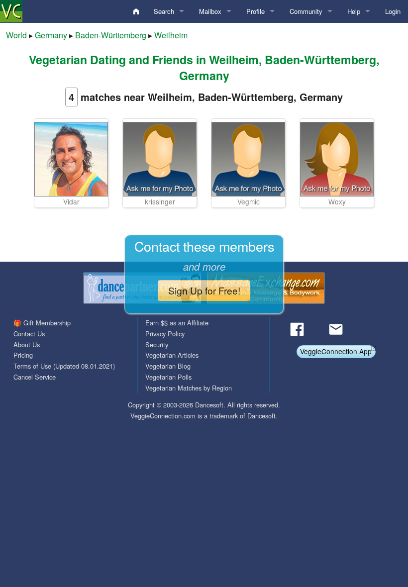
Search (164, 11)
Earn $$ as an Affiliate (176, 322)
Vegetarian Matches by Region (188, 387)
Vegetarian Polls (168, 377)
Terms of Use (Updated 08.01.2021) (64, 366)
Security (156, 344)
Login (393, 11)
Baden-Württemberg (110, 35)
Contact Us (29, 333)
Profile (255, 11)
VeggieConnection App (336, 351)
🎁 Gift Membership (42, 322)
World (16, 35)
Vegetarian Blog (168, 366)
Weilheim (171, 35)
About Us (26, 344)
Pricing (23, 355)
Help (353, 11)
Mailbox (210, 11)
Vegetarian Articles (172, 355)
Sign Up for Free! (204, 290)
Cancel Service (34, 377)
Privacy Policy (165, 333)
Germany (51, 35)
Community (306, 11)
